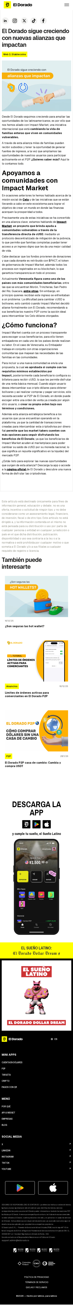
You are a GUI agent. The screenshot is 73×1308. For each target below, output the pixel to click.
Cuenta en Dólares (12, 1062)
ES (55, 1039)
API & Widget (8, 1112)
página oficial (16, 469)
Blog (4, 1124)
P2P (3, 1068)
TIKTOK (6, 1162)
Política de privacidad (36, 1277)
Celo (26, 199)
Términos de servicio (36, 1282)
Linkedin (6, 1150)
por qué (6, 1106)
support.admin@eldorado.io (15, 1240)
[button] (66, 5)
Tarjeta (6, 1074)
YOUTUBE (6, 1169)
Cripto (6, 1080)
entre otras (30, 291)
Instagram (8, 1156)
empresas (7, 1118)
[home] (31, 5)
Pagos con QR (9, 1087)
